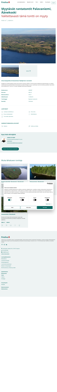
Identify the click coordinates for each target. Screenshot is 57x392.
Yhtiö (37, 2)
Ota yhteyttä (47, 2)
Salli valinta (28, 207)
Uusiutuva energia (5, 260)
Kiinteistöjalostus (5, 262)
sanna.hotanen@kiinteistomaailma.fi (14, 142)
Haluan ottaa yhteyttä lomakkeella (10, 149)
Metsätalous (4, 258)
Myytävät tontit (30, 2)
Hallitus (3, 277)
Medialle (3, 284)
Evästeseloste (4, 289)
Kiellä (12, 207)
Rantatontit (4, 273)
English (53, 2)
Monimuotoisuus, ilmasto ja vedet (8, 267)
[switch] (33, 200)
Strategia (3, 278)
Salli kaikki (45, 207)
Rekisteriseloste (5, 287)
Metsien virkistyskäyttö (6, 265)
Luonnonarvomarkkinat (6, 264)
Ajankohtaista (4, 271)
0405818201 (9, 141)
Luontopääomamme (21, 2)
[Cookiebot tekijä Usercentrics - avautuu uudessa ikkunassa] (48, 183)
